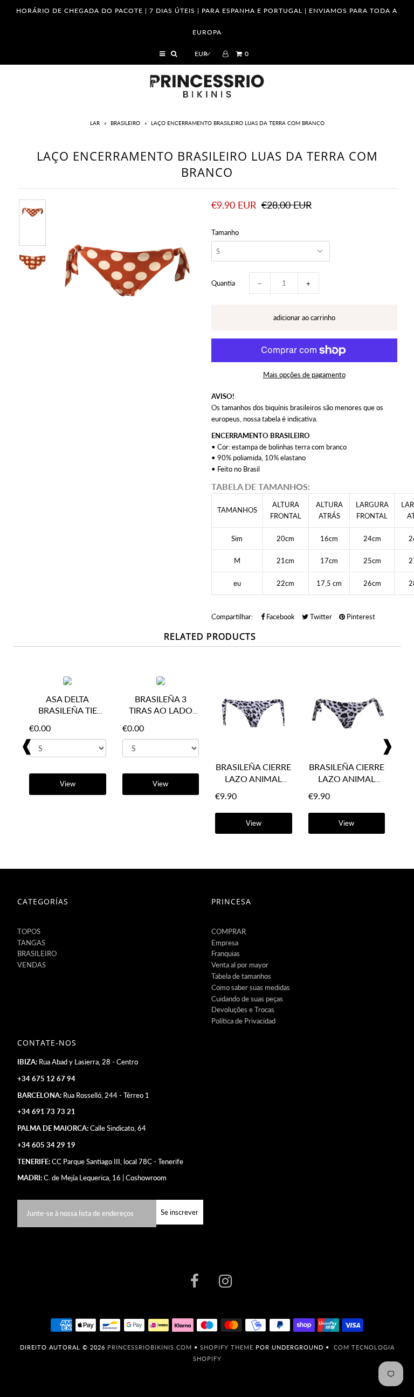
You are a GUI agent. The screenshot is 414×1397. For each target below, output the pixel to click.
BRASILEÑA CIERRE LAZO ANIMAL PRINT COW (253, 779)
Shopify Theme (226, 1347)
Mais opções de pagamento (304, 374)
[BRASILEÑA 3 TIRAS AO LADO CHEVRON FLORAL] (160, 682)
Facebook (280, 616)
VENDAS (31, 964)
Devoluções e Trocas (242, 1009)
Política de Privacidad (243, 1020)
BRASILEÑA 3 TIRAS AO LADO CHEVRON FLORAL (160, 711)
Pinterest (360, 616)
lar (95, 123)
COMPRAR (228, 931)
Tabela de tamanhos (241, 976)
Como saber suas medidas (250, 987)
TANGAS (31, 942)
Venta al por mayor (239, 964)
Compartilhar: (232, 616)
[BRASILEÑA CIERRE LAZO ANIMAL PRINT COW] (253, 750)
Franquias (225, 953)
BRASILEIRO (125, 123)
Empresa (224, 942)
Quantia (223, 283)
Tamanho (225, 232)
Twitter (320, 616)
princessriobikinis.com (149, 1347)
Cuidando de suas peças (247, 998)
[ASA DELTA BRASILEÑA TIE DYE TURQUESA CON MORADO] (67, 682)
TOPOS (28, 931)
